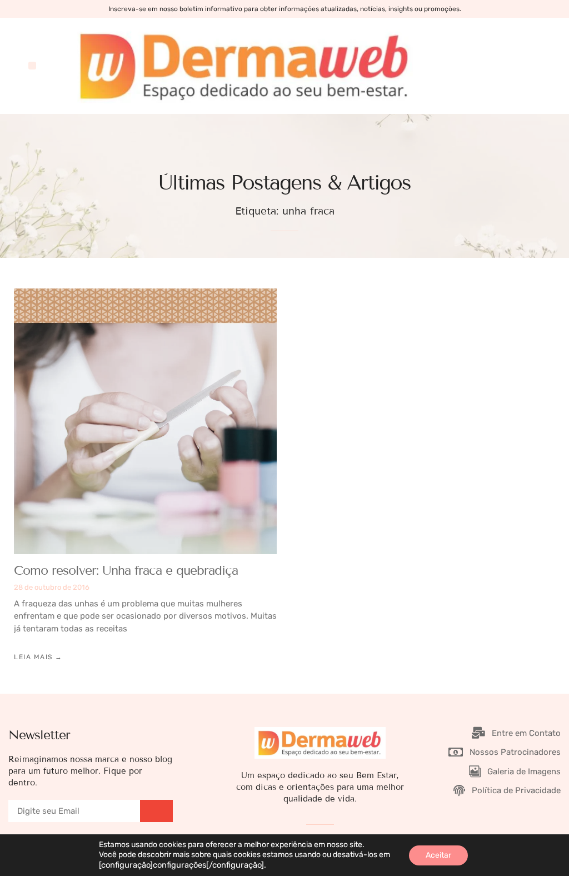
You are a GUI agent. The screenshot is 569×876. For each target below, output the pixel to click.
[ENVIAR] (156, 811)
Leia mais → (38, 657)
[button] (32, 65)
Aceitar (438, 855)
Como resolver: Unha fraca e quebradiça (126, 570)
